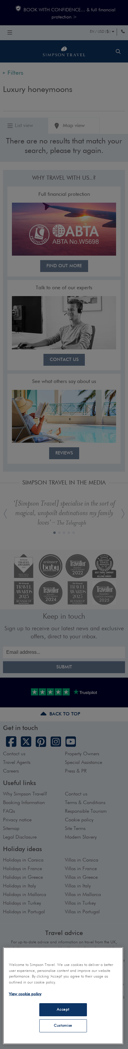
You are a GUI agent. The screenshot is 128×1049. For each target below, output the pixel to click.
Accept (63, 1010)
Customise (63, 1026)
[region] (63, 995)
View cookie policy (25, 994)
